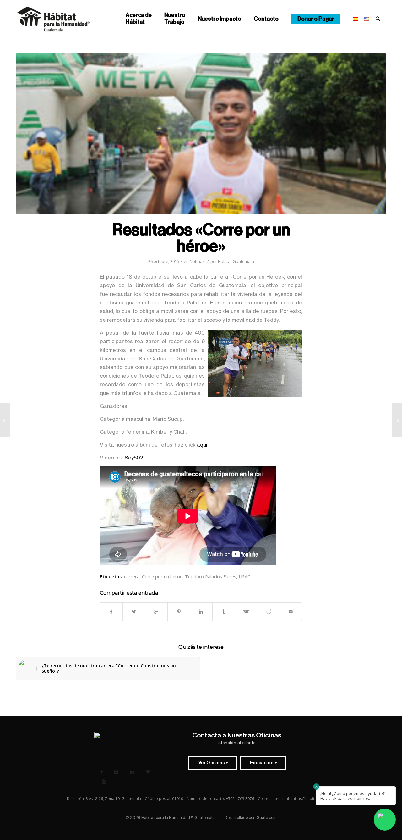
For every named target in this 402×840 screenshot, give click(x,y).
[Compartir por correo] (291, 612)
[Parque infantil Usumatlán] (5, 420)
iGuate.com (266, 817)
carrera (131, 577)
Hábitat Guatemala (236, 261)
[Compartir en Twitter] (134, 612)
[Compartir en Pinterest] (179, 612)
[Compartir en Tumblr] (224, 612)
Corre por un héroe (162, 577)
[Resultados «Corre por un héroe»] (201, 133)
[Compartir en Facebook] (111, 612)
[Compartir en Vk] (246, 612)
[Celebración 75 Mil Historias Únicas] (397, 420)
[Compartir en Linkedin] (201, 612)
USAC (244, 577)
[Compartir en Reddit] (268, 612)
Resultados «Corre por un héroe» (201, 238)
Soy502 (134, 457)
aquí (202, 445)
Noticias (197, 261)
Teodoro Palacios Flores (210, 577)
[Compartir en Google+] (156, 612)
